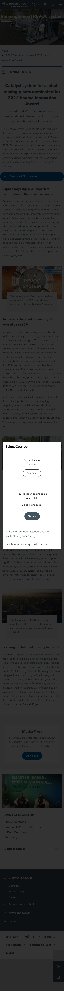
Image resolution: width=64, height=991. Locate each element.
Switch (32, 516)
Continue (32, 473)
